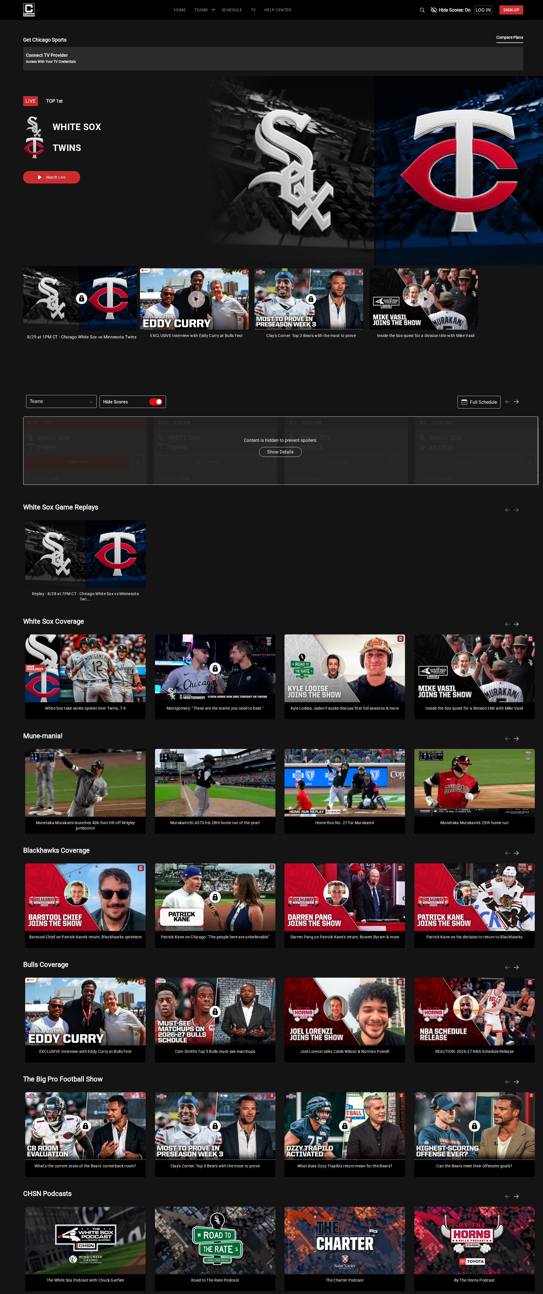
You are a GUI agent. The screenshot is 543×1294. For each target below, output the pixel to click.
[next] (516, 402)
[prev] (507, 402)
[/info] (29, 15)
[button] (203, 9)
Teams (36, 401)
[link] (29, 10)
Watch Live (55, 177)
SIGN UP (511, 10)
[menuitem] (180, 9)
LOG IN (483, 10)
